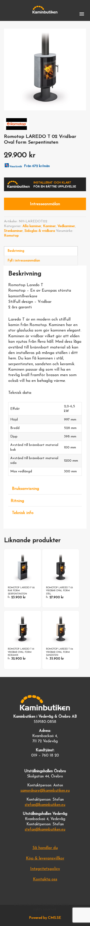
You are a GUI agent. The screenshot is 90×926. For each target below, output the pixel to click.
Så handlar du (45, 848)
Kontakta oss (45, 879)
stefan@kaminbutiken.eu (45, 805)
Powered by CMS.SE (45, 918)
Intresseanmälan (45, 204)
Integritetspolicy (45, 869)
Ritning (17, 501)
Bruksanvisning (25, 489)
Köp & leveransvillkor (45, 858)
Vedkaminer (66, 226)
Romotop (11, 235)
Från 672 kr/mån (37, 166)
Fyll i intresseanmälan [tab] (24, 260)
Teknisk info (23, 513)
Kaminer (49, 226)
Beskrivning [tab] (16, 251)
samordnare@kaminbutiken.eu (45, 791)
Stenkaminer (13, 231)
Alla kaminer (31, 226)
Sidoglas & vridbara (39, 231)
